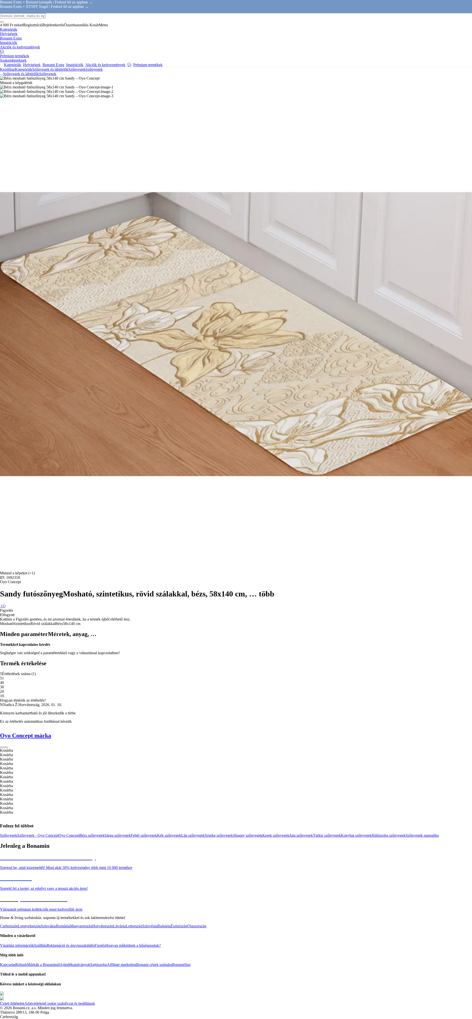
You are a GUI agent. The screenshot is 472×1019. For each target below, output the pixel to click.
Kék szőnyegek (169, 835)
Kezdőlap (7, 69)
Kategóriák (23, 69)
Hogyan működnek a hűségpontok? (133, 945)
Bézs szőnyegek (91, 835)
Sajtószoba (98, 964)
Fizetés (100, 945)
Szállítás (40, 945)
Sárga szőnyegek (117, 835)
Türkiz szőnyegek (327, 835)
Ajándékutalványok (75, 964)
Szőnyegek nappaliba (422, 835)
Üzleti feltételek (12, 1003)
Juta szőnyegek (301, 835)
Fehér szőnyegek (144, 835)
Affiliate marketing (121, 964)
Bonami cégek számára (154, 964)
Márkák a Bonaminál (43, 964)
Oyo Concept (69, 835)
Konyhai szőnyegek (356, 835)
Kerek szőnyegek (275, 835)
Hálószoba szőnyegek (389, 835)
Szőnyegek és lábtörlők (50, 69)
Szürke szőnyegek (219, 835)
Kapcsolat (7, 964)
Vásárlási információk (17, 945)
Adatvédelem (34, 1003)
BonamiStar (181, 964)
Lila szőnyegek (193, 835)
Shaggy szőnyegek (247, 835)
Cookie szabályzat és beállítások (70, 1003)
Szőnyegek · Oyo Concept (38, 835)
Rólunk (21, 964)
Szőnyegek (94, 69)
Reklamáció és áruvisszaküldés (71, 945)
